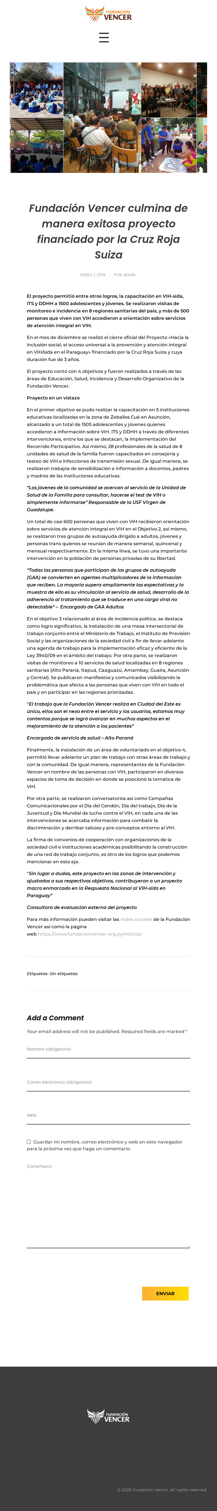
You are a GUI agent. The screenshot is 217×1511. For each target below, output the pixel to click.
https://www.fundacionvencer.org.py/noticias (90, 934)
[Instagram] (126, 1439)
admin (129, 275)
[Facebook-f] (91, 1439)
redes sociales (136, 919)
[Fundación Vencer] (108, 14)
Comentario (39, 1166)
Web (31, 1115)
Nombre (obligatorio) (49, 1049)
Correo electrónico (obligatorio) (59, 1082)
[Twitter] (108, 1439)
